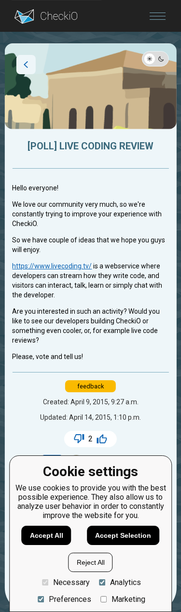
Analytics (125, 582)
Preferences (70, 599)
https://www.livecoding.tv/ (52, 266)
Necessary (71, 582)
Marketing (128, 599)
